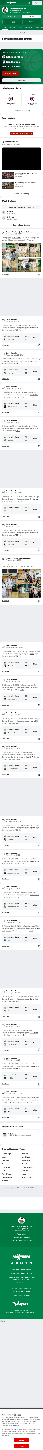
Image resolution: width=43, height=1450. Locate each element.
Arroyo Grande (34, 861)
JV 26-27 (10, 16)
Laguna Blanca (7, 1177)
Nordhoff (33, 721)
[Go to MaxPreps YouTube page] (17, 1263)
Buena (32, 428)
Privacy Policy (26, 1273)
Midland (5, 1181)
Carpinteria (5, 1160)
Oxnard (32, 361)
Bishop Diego (6, 1154)
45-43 (22, 1035)
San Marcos (34, 499)
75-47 (18, 1001)
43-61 (18, 364)
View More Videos (21, 193)
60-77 (31, 1102)
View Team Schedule (21, 110)
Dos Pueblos (34, 395)
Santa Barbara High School (21, 1226)
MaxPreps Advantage (21, 1295)
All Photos (5, 274)
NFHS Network (25, 1291)
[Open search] (29, 2)
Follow (31, 16)
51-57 (18, 656)
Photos (36, 27)
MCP (9, 940)
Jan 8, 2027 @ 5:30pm (11, 66)
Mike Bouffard (16, 238)
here (32, 207)
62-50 (22, 501)
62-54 (18, 535)
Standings (28, 27)
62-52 (18, 830)
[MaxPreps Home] (11, 2)
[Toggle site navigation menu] (2, 2)
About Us (15, 1270)
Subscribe (15, 1273)
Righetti (32, 828)
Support (20, 1282)
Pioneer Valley (34, 895)
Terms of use (14, 1277)
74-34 (18, 431)
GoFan (15, 1291)
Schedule (12, 27)
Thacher (25, 1170)
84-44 (18, 759)
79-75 (22, 397)
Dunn (4, 1170)
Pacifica (32, 1066)
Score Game (11, 73)
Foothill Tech (30, 757)
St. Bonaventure (27, 1167)
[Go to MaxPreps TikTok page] (12, 1263)
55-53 (31, 931)
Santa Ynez (26, 1164)
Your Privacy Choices (21, 1280)
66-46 (18, 1069)
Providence (26, 1157)
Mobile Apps (26, 1270)
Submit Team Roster (21, 225)
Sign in (37, 3)
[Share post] (39, 274)
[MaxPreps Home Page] (19, 32)
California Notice (28, 1277)
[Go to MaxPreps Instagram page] (21, 1263)
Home (5, 27)
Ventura (32, 328)
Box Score (5, 345)
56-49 (22, 864)
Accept (21, 1440)
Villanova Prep (27, 1177)
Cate (3, 1164)
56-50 (18, 330)
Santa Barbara (13, 336)
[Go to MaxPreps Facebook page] (30, 1263)
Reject (22, 1446)
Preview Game (21, 80)
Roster (20, 27)
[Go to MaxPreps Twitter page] (26, 1263)
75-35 (22, 897)
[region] (21, 1429)
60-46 (22, 690)
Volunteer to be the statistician (21, 133)
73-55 (18, 723)
